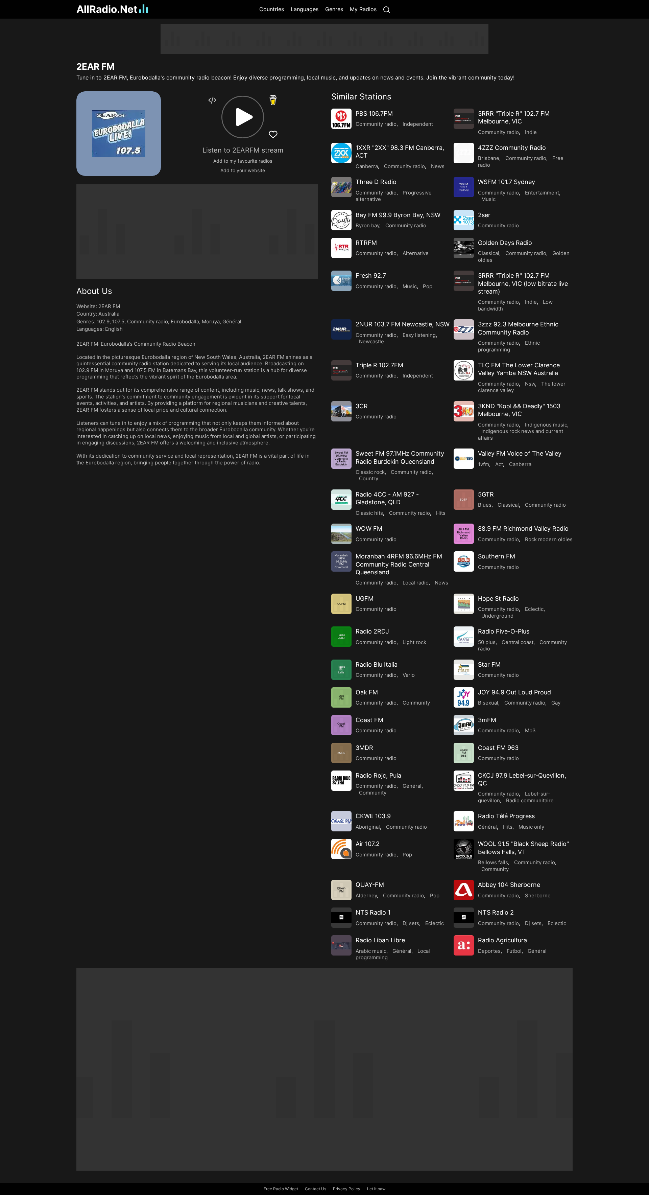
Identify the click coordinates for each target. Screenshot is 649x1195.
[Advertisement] (44, 125)
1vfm (483, 464)
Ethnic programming (509, 346)
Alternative (416, 253)
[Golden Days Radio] (464, 248)
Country (368, 478)
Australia (108, 314)
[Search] (386, 9)
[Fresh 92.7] (341, 281)
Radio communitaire (530, 800)
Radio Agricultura (502, 940)
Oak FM (367, 692)
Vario (409, 675)
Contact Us (315, 1188)
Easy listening (419, 335)
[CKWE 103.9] (341, 821)
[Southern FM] (464, 561)
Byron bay (367, 225)
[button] (242, 117)
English (114, 329)
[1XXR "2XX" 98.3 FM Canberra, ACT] (341, 153)
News (437, 166)
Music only (531, 827)
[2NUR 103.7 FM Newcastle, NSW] (341, 329)
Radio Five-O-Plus (503, 631)
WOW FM (369, 528)
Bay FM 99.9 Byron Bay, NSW (398, 215)
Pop (427, 286)
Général (231, 321)
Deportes (489, 951)
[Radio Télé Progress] (464, 821)
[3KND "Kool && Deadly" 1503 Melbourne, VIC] (464, 411)
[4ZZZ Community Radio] (464, 153)
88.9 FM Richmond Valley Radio (523, 528)
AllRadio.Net (107, 9)
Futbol (514, 951)
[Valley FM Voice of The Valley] (464, 459)
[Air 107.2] (341, 849)
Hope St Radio (498, 598)
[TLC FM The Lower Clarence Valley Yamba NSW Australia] (464, 370)
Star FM (489, 664)
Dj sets (411, 923)
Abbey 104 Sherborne (509, 884)
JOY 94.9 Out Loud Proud (514, 692)
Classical (488, 253)
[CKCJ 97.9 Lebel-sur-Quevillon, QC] (464, 781)
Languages (304, 9)
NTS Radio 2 (496, 912)
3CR (362, 406)
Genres (334, 9)
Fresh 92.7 (371, 275)
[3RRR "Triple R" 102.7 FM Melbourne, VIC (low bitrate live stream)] (464, 281)
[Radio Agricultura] (464, 945)
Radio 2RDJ (372, 631)
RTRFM (366, 242)
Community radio (147, 321)
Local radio (416, 582)
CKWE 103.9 (373, 816)
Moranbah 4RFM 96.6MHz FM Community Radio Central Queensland (399, 564)
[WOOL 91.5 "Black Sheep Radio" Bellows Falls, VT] (464, 849)
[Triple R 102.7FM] (341, 370)
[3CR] (341, 411)
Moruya (211, 321)
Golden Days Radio (505, 242)
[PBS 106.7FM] (341, 119)
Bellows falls (493, 862)
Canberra (367, 166)
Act (499, 464)
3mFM (487, 719)
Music (488, 199)
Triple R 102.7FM (379, 365)
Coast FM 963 (498, 747)
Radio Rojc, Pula (378, 775)
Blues (484, 505)
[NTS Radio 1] (341, 917)
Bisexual (488, 702)
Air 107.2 (368, 843)
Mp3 (530, 730)
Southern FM (496, 556)
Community (416, 702)
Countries (271, 9)
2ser (484, 215)
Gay (555, 702)
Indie (531, 132)
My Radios (363, 9)
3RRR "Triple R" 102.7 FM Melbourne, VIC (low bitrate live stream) (523, 283)
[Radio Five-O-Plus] (464, 636)
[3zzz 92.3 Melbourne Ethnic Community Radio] (464, 329)
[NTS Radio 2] (464, 917)
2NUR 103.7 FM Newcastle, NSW (403, 324)
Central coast (517, 642)
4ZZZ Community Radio (512, 147)
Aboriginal (368, 827)
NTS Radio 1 (373, 912)
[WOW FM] (341, 534)
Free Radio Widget (281, 1188)
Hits (441, 513)
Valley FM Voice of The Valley (519, 453)
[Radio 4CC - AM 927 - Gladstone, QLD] (341, 499)
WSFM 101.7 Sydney (506, 181)
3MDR (364, 747)
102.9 (103, 321)
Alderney (366, 895)
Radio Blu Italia (377, 664)
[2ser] (464, 220)
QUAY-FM (370, 884)
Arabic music (371, 951)
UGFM (365, 598)
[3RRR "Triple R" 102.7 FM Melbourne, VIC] (464, 119)
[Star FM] (464, 670)
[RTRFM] (341, 248)
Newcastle (371, 341)
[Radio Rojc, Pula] (341, 781)
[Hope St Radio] (464, 604)
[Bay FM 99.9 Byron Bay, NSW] (341, 220)
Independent (418, 124)
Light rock (414, 642)
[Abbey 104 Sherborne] (464, 890)
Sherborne (538, 895)
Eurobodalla (185, 321)
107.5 (118, 321)
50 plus (487, 642)
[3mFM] (464, 725)
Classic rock (370, 472)
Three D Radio (376, 181)
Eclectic (534, 609)
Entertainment (542, 192)
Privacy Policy (346, 1188)
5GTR (486, 494)
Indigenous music (546, 424)
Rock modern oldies (549, 539)
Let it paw (376, 1188)
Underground (497, 616)
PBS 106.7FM (374, 113)
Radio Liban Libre (380, 940)
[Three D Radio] (341, 187)
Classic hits (369, 513)
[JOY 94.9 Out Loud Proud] (464, 697)
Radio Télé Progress (506, 816)
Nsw (530, 384)
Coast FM (369, 719)
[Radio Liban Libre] (341, 945)
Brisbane (488, 158)
